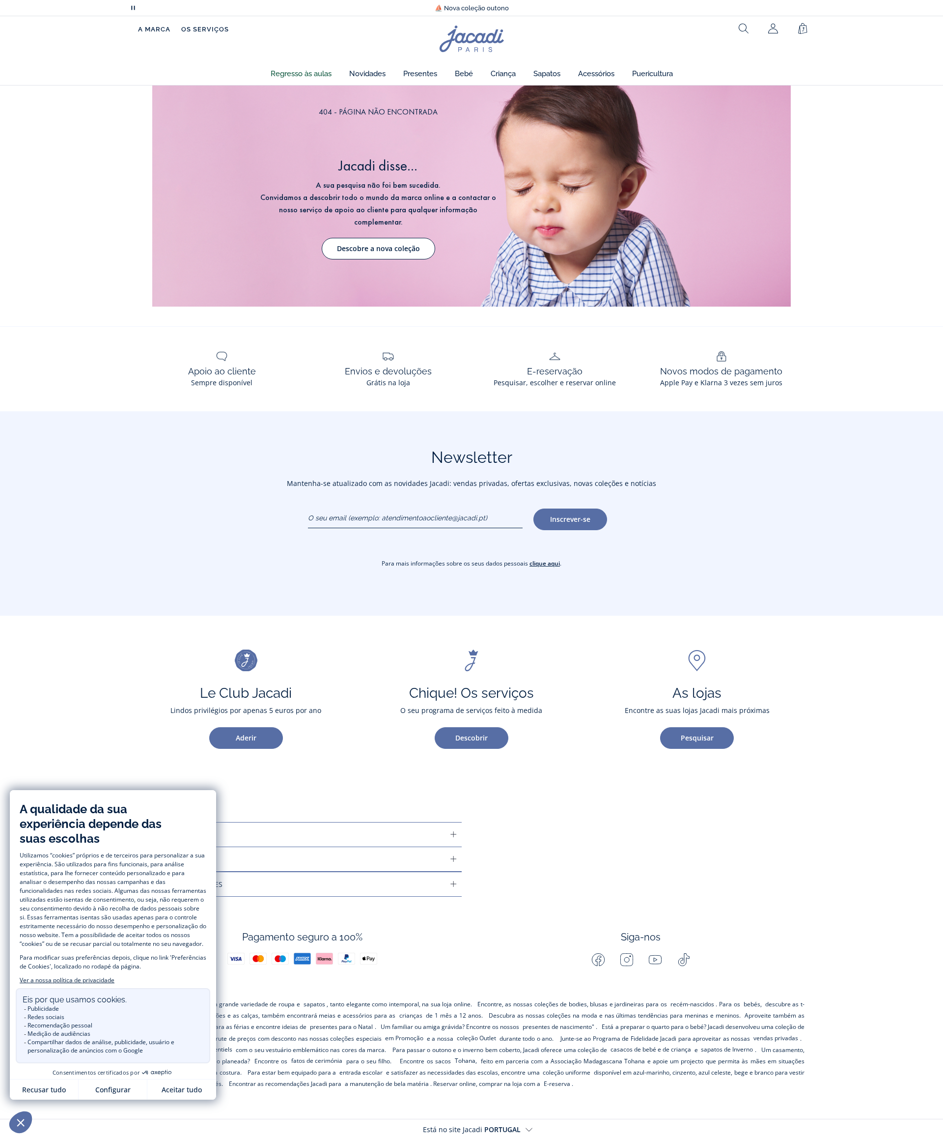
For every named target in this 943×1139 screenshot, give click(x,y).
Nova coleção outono (472, 8)
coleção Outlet (476, 1038)
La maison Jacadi (174, 859)
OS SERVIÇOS (205, 29)
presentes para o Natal (341, 1027)
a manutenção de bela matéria (387, 1084)
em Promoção (404, 1038)
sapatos (314, 1004)
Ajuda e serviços (173, 834)
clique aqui (544, 563)
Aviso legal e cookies (182, 884)
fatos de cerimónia (316, 1060)
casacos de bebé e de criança (650, 1049)
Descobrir (471, 737)
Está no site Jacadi (472, 1129)
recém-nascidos (692, 1004)
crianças (410, 1015)
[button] (301, 74)
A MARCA (154, 29)
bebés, (753, 1004)
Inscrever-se (570, 519)
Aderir (246, 737)
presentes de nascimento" (558, 1027)
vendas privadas (775, 1038)
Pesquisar (697, 737)
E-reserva (557, 1084)
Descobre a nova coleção (378, 248)
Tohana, (466, 1060)
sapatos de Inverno (727, 1049)
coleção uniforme (566, 1072)
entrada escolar (361, 1072)
